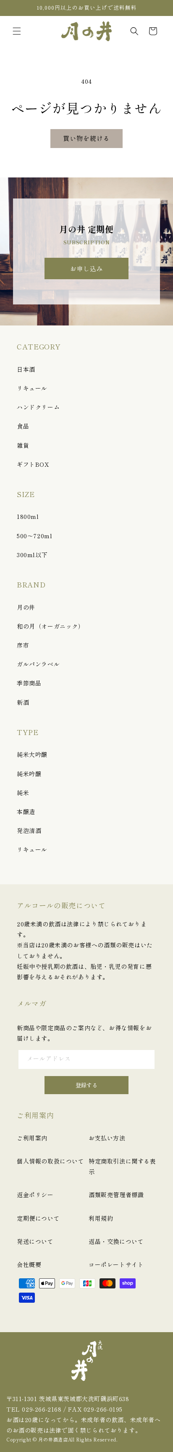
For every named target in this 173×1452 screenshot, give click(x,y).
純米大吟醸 (32, 754)
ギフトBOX (33, 464)
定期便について (38, 1218)
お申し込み (86, 268)
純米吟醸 (29, 774)
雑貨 (23, 445)
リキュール (32, 388)
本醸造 (26, 811)
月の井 (26, 607)
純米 (23, 792)
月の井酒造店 (53, 1439)
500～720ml (34, 536)
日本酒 (26, 369)
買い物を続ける (86, 138)
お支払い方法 (107, 1138)
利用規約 (101, 1218)
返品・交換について (116, 1241)
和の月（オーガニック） (50, 626)
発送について (35, 1241)
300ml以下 (32, 554)
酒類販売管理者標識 (116, 1194)
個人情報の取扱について (50, 1161)
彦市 (23, 645)
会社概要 (29, 1264)
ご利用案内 (32, 1138)
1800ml (28, 516)
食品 (23, 426)
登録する (86, 1085)
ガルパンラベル (38, 664)
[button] (17, 31)
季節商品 (29, 683)
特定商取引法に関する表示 (122, 1166)
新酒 (23, 702)
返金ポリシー (35, 1194)
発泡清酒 (29, 830)
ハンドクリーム (38, 407)
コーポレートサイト (116, 1264)
